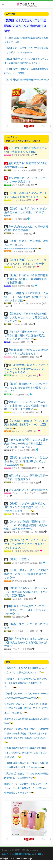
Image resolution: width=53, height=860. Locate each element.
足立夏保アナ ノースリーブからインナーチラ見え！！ (26, 179)
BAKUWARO (17, 580)
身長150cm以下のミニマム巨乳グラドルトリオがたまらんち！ (26, 351)
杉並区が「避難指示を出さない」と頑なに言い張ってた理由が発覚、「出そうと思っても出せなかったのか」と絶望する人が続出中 (26, 733)
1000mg (15, 394)
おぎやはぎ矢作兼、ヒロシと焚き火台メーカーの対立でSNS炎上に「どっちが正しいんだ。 (26, 443)
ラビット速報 (17, 251)
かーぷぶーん (17, 233)
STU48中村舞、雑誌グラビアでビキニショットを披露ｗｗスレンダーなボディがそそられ (26, 368)
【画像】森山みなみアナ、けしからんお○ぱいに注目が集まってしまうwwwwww (26, 461)
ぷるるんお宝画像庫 (20, 356)
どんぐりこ (16, 649)
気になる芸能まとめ (20, 631)
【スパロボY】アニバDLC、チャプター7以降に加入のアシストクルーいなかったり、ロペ (26, 543)
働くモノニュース (19, 431)
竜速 (14, 616)
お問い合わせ (7, 854)
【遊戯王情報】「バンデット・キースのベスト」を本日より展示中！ (25, 261)
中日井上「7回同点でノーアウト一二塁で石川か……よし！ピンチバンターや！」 (25, 609)
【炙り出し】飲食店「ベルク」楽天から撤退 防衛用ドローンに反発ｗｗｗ (26, 424)
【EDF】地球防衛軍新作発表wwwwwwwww (26, 79)
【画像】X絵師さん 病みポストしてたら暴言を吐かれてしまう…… (25, 195)
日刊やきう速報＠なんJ (22, 562)
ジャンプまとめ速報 (20, 412)
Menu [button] (3, 4)
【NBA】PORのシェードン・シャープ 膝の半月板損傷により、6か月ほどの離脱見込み (26, 591)
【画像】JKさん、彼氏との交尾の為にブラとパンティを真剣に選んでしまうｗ (26, 573)
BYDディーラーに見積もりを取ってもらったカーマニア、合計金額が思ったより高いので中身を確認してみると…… (26, 788)
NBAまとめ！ (17, 598)
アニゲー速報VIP (19, 200)
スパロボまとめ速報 (20, 550)
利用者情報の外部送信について (25, 854)
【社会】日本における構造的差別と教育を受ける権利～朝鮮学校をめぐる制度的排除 (26, 278)
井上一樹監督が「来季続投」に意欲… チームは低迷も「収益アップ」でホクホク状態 (26, 296)
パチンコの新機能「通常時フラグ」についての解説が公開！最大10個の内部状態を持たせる (25, 525)
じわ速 (15, 219)
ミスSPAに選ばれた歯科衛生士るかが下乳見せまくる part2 (25, 149)
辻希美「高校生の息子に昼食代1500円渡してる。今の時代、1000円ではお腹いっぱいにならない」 (25, 752)
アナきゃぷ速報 (18, 184)
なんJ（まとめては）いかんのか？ (27, 303)
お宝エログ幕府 (18, 154)
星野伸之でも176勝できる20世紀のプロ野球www (25, 165)
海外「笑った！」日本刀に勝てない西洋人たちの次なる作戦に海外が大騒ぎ (26, 642)
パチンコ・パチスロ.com (22, 532)
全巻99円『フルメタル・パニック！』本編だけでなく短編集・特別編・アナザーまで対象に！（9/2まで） (26, 708)
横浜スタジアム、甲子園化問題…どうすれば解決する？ (26, 477)
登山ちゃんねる (18, 450)
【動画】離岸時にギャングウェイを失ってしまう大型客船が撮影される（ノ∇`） (26, 387)
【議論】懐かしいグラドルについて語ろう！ (26, 626)
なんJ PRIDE (17, 324)
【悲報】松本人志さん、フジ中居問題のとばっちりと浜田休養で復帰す (25, 25)
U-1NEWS (16, 342)
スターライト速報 (19, 266)
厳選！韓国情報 (18, 285)
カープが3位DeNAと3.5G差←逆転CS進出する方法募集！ (26, 228)
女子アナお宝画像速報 (21, 468)
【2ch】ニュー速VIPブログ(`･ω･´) (27, 493)
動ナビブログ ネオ (20, 375)
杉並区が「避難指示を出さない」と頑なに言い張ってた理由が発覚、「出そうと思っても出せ (26, 335)
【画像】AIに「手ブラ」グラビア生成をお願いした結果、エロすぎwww (26, 212)
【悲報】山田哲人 (18, 559)
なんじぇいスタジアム (21, 170)
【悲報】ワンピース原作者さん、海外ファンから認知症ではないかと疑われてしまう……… (26, 507)
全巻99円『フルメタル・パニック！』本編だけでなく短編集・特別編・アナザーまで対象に (25, 405)
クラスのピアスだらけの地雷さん (28, 490)
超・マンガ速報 (18, 514)
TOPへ (40, 854)
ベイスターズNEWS (20, 482)
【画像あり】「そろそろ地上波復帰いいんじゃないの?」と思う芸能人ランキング (26, 317)
